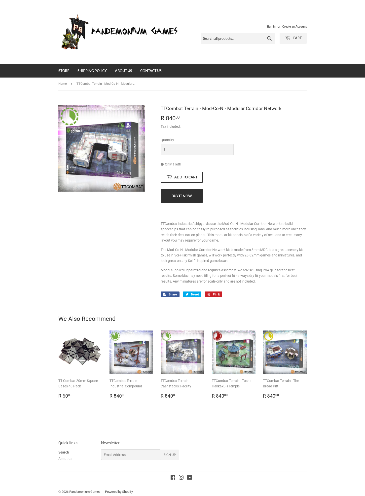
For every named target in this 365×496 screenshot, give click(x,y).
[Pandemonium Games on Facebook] (173, 478)
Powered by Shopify (119, 492)
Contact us (151, 71)
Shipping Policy (92, 71)
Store (63, 71)
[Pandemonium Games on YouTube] (189, 478)
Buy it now (182, 196)
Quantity (167, 140)
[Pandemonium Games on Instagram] (181, 478)
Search (63, 452)
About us (123, 71)
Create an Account (294, 26)
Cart (297, 38)
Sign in (271, 26)
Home (62, 83)
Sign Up (170, 455)
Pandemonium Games (85, 492)
